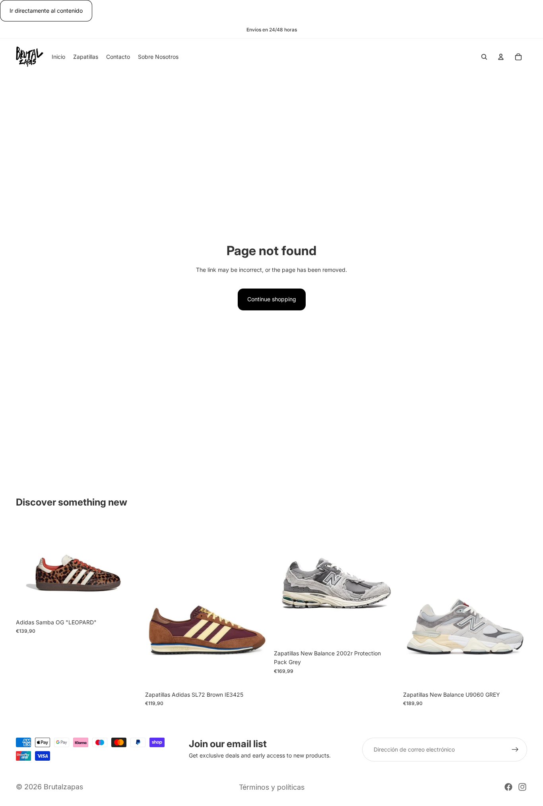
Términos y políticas (271, 787)
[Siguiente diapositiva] (128, 568)
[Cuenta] (501, 57)
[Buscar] (484, 57)
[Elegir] (128, 602)
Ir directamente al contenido (46, 10)
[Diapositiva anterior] (28, 568)
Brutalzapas (63, 787)
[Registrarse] (515, 749)
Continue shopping (271, 299)
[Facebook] (508, 787)
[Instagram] (522, 787)
